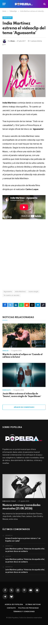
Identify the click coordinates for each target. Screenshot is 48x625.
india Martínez (20, 291)
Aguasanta (8, 291)
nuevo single (33, 291)
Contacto (11, 608)
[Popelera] (24, 4)
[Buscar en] (44, 4)
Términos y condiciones (24, 611)
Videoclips (7, 17)
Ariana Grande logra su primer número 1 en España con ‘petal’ (22, 539)
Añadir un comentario (24, 407)
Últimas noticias (33, 604)
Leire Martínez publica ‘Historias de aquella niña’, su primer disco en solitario (25, 550)
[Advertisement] (24, 258)
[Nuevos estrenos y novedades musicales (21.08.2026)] (24, 486)
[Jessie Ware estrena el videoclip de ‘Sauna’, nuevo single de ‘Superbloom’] (24, 375)
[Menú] (4, 4)
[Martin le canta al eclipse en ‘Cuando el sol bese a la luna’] (24, 336)
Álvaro (12, 41)
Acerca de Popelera (14, 604)
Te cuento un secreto (11, 295)
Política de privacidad (28, 608)
